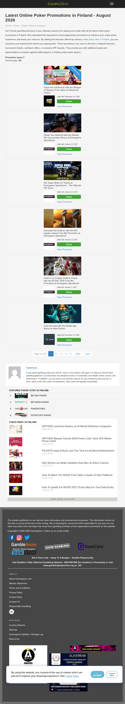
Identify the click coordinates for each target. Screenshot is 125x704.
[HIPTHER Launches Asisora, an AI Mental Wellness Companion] (15, 429)
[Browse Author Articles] (16, 372)
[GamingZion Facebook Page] (11, 537)
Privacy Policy (15, 592)
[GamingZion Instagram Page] (19, 537)
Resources (14, 639)
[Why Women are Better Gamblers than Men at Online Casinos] (15, 466)
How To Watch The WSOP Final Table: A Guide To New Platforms (77, 475)
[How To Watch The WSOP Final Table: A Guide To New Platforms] (15, 478)
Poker (16, 25)
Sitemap (13, 629)
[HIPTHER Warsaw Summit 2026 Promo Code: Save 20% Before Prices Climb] (15, 441)
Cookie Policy (15, 597)
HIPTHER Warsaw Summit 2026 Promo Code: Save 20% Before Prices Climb (77, 439)
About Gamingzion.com (20, 579)
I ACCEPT (97, 674)
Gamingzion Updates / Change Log (26, 634)
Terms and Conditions (19, 588)
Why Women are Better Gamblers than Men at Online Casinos (75, 463)
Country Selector (17, 625)
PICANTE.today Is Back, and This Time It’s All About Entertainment (78, 450)
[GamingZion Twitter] (27, 537)
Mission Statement (18, 583)
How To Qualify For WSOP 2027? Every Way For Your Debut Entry (78, 487)
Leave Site (112, 674)
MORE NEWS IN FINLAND (62, 499)
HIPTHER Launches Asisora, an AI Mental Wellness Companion (76, 426)
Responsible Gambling (20, 606)
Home (8, 25)
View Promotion (64, 106)
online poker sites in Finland (95, 39)
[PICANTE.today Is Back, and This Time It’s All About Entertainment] (15, 454)
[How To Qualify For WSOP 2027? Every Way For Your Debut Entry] (15, 490)
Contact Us (14, 601)
